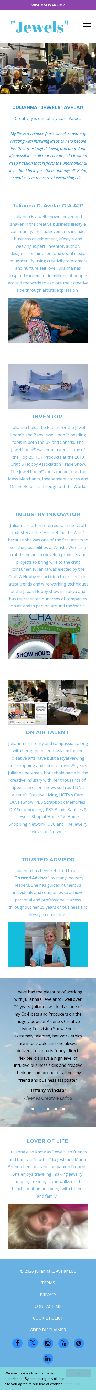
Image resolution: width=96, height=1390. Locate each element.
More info (72, 1384)
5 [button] (63, 1109)
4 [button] (56, 1109)
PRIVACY (48, 1294)
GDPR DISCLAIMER (48, 1330)
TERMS (48, 1283)
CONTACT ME (48, 1306)
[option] (48, 1044)
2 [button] (40, 1109)
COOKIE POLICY (48, 1318)
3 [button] (48, 1109)
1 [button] (32, 1109)
